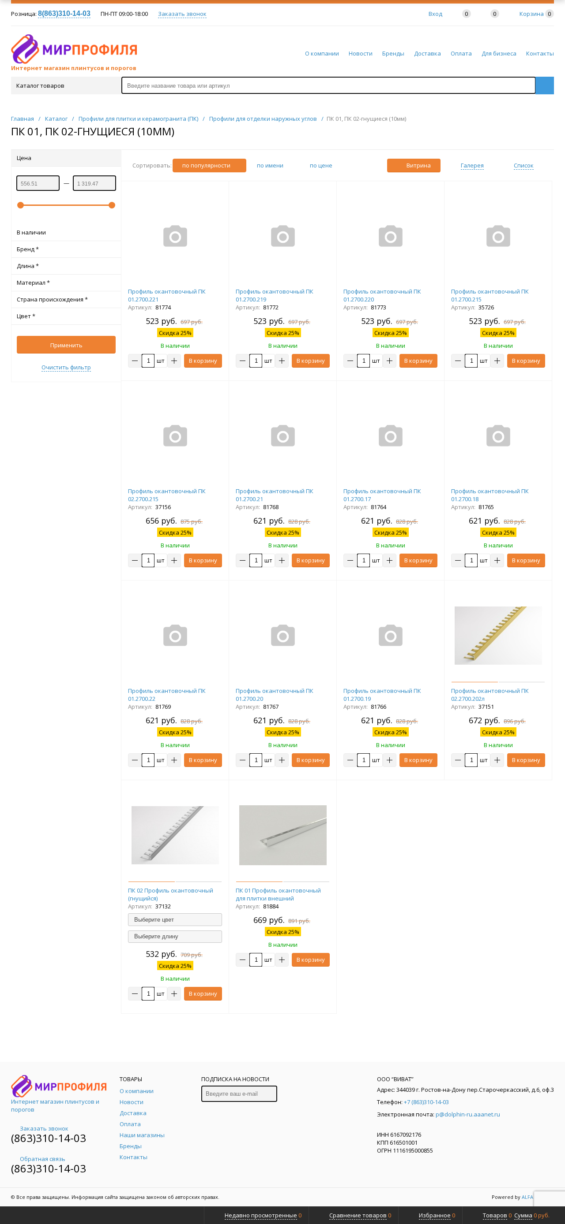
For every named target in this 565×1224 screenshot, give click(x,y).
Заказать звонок (182, 14)
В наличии (31, 232)
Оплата (461, 53)
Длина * (28, 266)
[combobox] (175, 919)
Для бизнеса (499, 53)
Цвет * (26, 316)
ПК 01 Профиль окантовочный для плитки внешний (278, 894)
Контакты (540, 53)
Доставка (427, 53)
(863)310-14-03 (48, 1138)
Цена (24, 158)
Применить (66, 345)
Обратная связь (42, 1159)
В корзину (203, 361)
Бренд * (28, 249)
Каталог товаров (40, 85)
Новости (361, 53)
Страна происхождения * (52, 299)
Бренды (393, 53)
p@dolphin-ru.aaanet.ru (468, 1114)
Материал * (33, 282)
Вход (435, 14)
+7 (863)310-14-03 (426, 1102)
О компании (322, 53)
